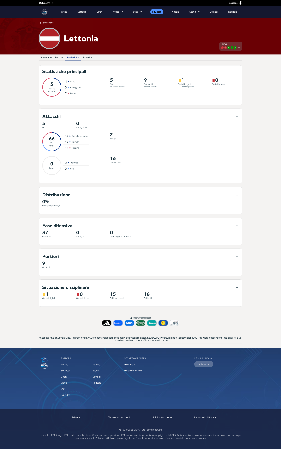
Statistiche (72, 57)
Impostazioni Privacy (205, 417)
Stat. (63, 388)
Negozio (96, 382)
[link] (63, 11)
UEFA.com (129, 364)
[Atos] (129, 323)
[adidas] (107, 323)
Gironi (64, 376)
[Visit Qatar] (174, 323)
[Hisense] (152, 323)
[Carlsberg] (140, 323)
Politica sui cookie (162, 417)
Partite (59, 57)
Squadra (87, 57)
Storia (95, 370)
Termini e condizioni (119, 417)
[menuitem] (65, 11)
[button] (118, 11)
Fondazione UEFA (133, 370)
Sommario (46, 57)
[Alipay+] (118, 323)
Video (64, 382)
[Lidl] (163, 323)
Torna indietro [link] (48, 23)
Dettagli (96, 376)
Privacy (76, 417)
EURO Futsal (45, 11)
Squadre (65, 395)
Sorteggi (65, 370)
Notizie (96, 364)
